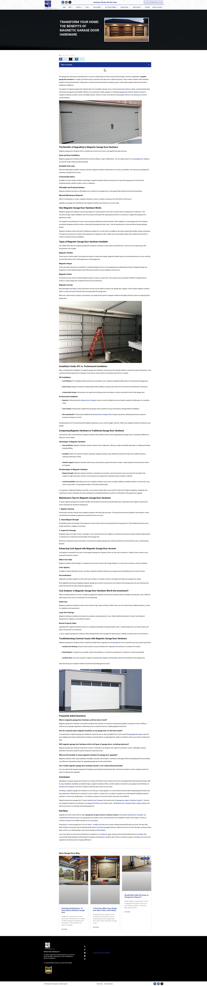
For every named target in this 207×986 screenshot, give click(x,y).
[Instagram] (69, 2)
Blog (141, 834)
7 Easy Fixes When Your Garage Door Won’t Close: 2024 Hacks (105, 909)
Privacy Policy (100, 983)
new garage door (115, 642)
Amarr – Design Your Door (96, 824)
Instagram (74, 837)
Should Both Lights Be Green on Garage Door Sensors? (137, 896)
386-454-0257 (106, 953)
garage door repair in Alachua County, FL (133, 92)
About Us (104, 834)
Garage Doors (124, 7)
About (70, 7)
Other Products (64, 827)
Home (64, 7)
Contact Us (124, 837)
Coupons (147, 7)
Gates (87, 7)
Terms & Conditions (108, 983)
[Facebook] (62, 2)
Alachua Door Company (78, 373)
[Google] (66, 2)
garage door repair (136, 734)
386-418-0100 (97, 953)
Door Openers (97, 7)
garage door (139, 159)
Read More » (64, 929)
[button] (64, 59)
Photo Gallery (101, 830)
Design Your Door (157, 7)
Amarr (94, 827)
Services (78, 7)
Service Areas (136, 7)
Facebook (84, 837)
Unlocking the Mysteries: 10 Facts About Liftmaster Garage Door (73, 910)
